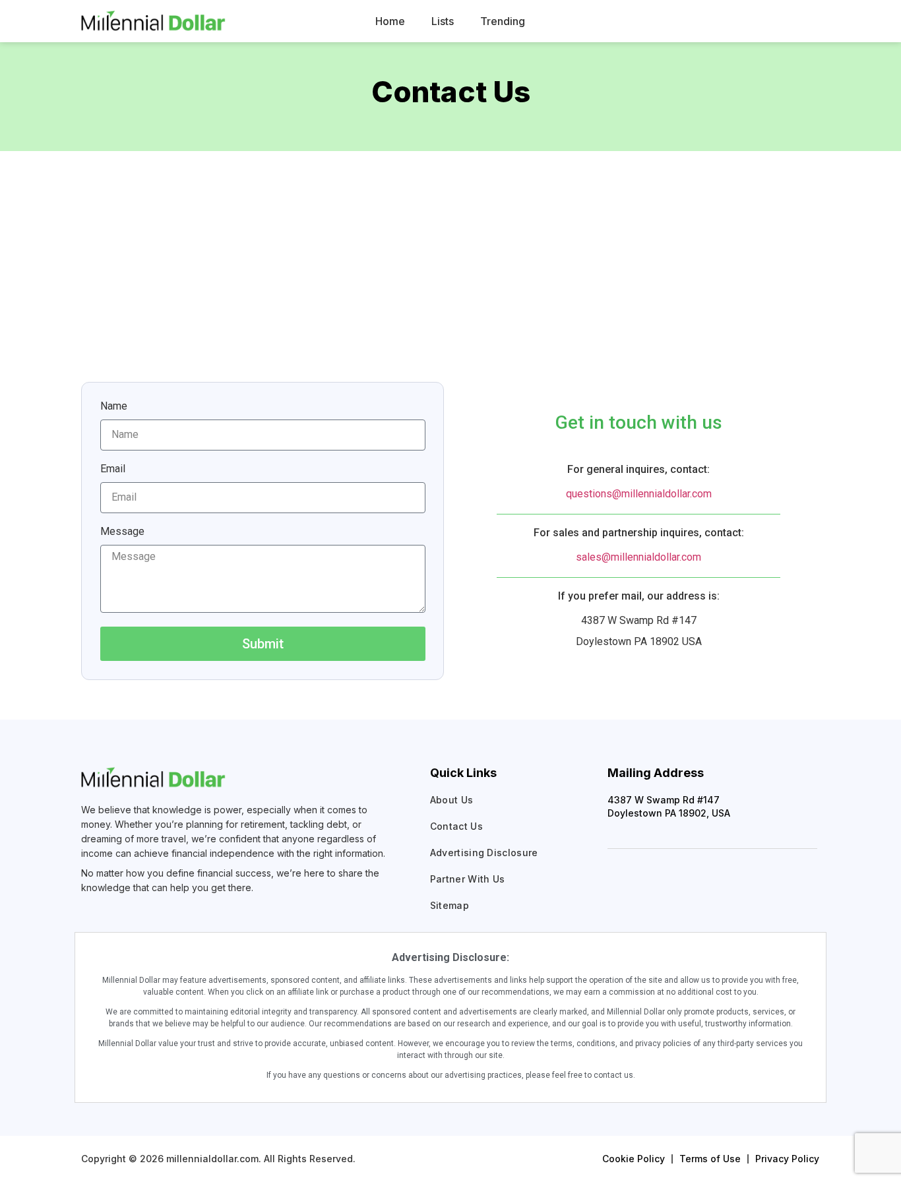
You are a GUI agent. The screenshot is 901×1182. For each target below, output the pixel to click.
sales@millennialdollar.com (638, 557)
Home (390, 21)
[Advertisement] (450, 250)
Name (113, 406)
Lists (442, 21)
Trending (502, 21)
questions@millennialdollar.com (639, 493)
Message (122, 532)
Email (112, 469)
